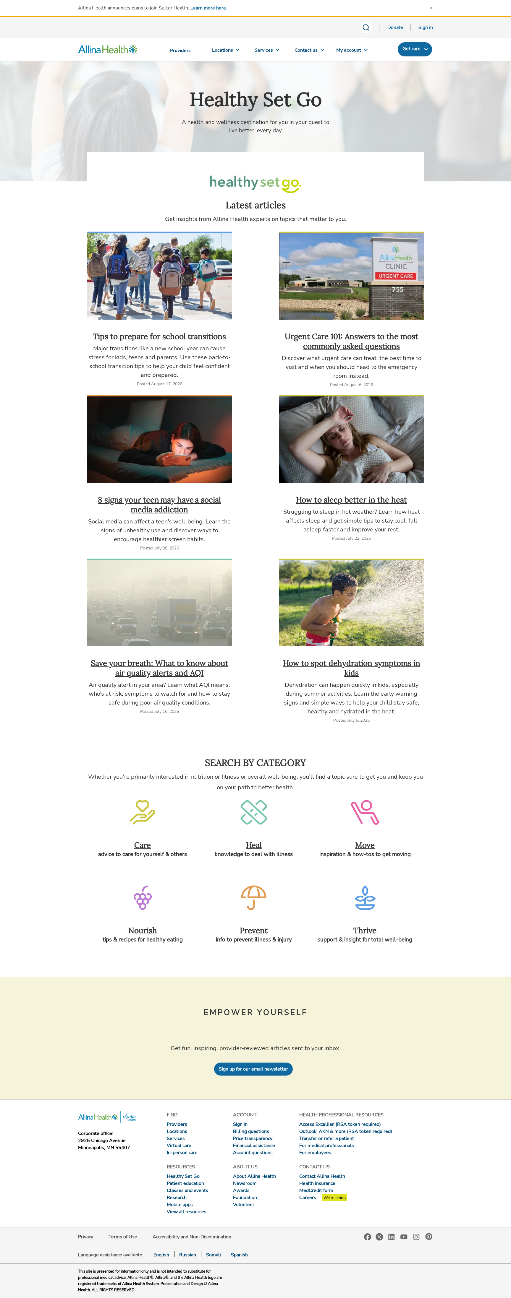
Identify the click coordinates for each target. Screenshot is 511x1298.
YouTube (404, 1236)
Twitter (379, 1237)
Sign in (425, 27)
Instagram (416, 1236)
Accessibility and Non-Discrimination (192, 1237)
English (161, 1255)
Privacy (85, 1237)
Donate (395, 27)
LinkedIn (391, 1236)
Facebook (367, 1237)
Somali (213, 1255)
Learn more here (208, 8)
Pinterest (429, 1236)
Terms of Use (123, 1237)
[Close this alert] (431, 8)
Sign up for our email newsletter (253, 1069)
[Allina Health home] (107, 50)
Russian (187, 1255)
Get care (411, 48)
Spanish (239, 1255)
